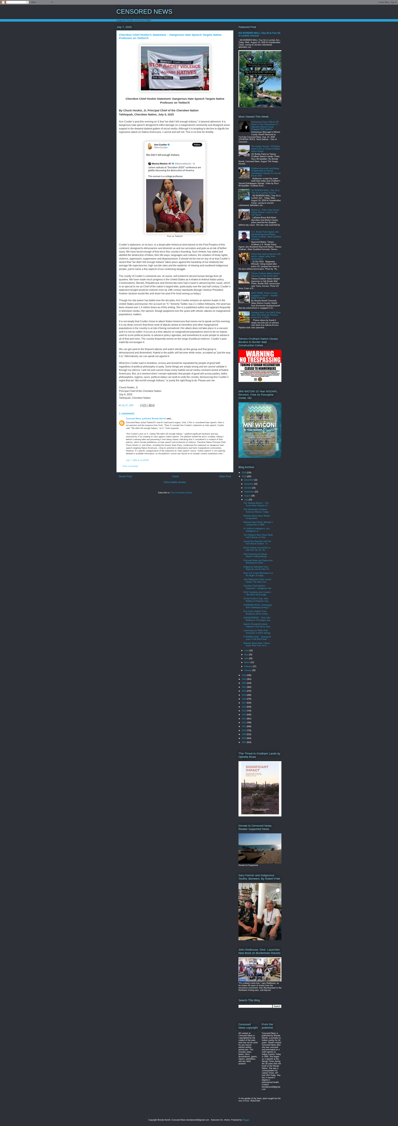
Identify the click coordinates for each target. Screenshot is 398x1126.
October (248, 488)
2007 (244, 742)
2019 (244, 695)
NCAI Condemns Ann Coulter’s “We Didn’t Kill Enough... (257, 593)
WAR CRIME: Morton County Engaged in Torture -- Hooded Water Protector (264, 295)
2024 (244, 675)
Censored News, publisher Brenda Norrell (146, 418)
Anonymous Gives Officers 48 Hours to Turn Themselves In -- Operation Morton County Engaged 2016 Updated (265, 125)
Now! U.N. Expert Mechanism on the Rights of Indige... (258, 574)
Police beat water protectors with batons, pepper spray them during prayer (266, 256)
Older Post (225, 476)
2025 (244, 476)
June (246, 650)
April (246, 658)
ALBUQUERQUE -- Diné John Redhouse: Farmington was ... (258, 619)
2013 (244, 718)
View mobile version (175, 482)
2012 (244, 722)
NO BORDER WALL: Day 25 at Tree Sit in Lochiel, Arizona (265, 191)
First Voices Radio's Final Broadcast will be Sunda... (256, 612)
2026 (244, 472)
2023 (244, 679)
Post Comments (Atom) (181, 492)
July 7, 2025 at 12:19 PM (137, 460)
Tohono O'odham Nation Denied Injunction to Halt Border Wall (265, 274)
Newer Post (125, 476)
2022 (244, 683)
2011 (244, 726)
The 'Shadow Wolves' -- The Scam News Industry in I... (256, 504)
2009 (244, 734)
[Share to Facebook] (150, 405)
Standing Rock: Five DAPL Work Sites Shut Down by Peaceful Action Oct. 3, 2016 (266, 315)
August (247, 496)
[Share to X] (147, 405)
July (246, 499)
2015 (244, 711)
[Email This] (141, 405)
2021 (244, 687)
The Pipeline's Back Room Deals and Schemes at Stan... (258, 536)
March (247, 662)
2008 (244, 738)
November (249, 484)
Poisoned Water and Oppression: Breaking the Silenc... (258, 561)
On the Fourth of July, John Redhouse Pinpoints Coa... (256, 599)
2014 (244, 714)
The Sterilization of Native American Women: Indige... (256, 510)
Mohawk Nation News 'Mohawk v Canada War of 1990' (258, 523)
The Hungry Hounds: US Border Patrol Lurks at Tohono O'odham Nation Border (265, 148)
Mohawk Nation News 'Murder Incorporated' (256, 517)
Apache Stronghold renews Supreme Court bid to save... (257, 625)
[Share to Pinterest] (153, 405)
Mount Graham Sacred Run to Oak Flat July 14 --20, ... (256, 549)
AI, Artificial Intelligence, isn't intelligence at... (256, 529)
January (248, 670)
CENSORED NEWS (144, 11)
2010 (244, 730)
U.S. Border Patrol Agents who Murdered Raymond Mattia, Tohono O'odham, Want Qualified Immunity (266, 235)
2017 (244, 703)
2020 (244, 691)
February (248, 666)
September (249, 492)
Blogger (245, 1120)
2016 (244, 707)
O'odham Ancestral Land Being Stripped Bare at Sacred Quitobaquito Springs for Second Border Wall (265, 172)
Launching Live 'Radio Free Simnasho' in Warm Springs (257, 631)
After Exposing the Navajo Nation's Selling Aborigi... (255, 555)
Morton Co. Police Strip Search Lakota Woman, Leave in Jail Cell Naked (265, 212)
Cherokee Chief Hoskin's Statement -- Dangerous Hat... (258, 587)
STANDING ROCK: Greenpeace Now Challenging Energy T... (257, 606)
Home (175, 476)
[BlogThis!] (144, 405)
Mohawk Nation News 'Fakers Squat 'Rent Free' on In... (256, 644)
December (249, 480)
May (246, 654)
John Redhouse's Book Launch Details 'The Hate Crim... (257, 580)
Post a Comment (130, 466)
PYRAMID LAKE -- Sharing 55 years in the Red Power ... (257, 638)
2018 (244, 699)
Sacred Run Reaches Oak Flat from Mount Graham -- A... (257, 542)
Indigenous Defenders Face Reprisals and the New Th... (257, 568)
